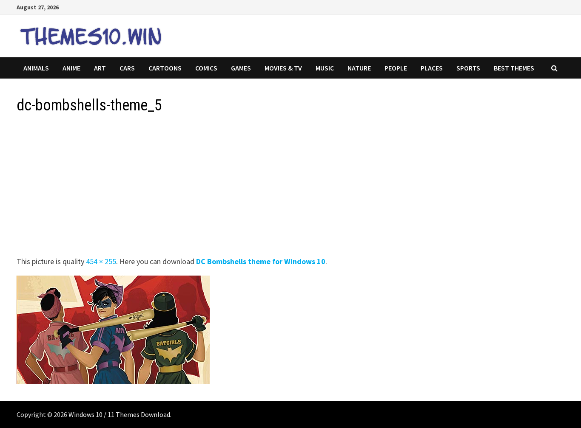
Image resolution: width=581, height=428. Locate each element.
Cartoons (165, 68)
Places (432, 68)
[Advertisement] (272, 187)
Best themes (514, 68)
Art (100, 68)
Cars (127, 68)
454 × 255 (101, 261)
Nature (359, 68)
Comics (206, 68)
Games (241, 68)
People (395, 68)
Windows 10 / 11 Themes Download (119, 414)
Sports (468, 68)
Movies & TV (283, 68)
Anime (71, 68)
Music (325, 68)
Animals (36, 68)
